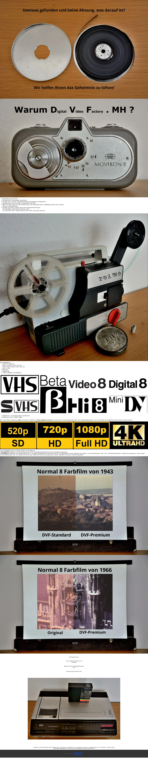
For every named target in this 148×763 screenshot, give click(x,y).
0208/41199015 (20, 210)
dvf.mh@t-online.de (39, 210)
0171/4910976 (6, 210)
